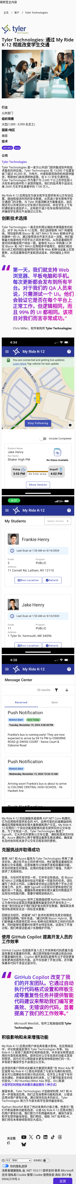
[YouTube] (24, 1137)
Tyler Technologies (14, 162)
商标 (58, 1175)
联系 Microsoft (64, 1170)
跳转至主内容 (8, 2)
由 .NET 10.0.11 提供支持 (38, 1170)
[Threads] (60, 1137)
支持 (4, 1175)
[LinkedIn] (45, 1137)
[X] (31, 1137)
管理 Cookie (34, 1175)
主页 (6, 12)
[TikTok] (53, 1137)
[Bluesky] (24, 1144)
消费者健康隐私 (12, 1170)
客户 (16, 12)
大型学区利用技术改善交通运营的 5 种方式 (29, 1085)
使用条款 (48, 1175)
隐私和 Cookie (17, 1175)
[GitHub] (38, 1137)
